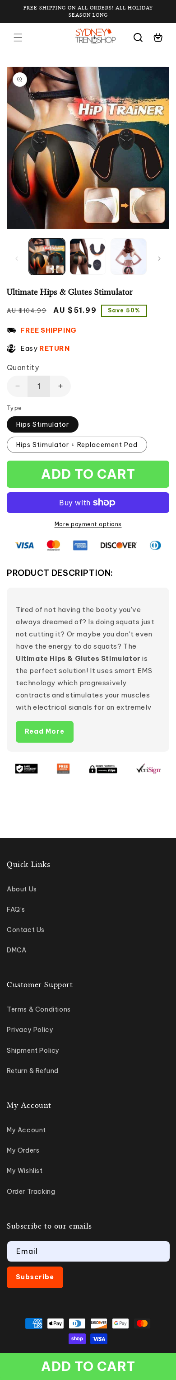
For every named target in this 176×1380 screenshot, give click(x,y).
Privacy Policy (30, 1030)
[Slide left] (17, 258)
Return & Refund (33, 1071)
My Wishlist (25, 1171)
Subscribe (35, 1277)
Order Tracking (31, 1191)
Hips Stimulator (42, 424)
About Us (22, 889)
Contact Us (26, 930)
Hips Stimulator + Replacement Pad (77, 445)
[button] (18, 37)
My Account (26, 1130)
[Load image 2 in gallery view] (87, 256)
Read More (45, 731)
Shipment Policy (33, 1050)
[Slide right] (159, 258)
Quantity (23, 367)
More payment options (88, 524)
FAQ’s (16, 909)
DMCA (16, 950)
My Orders (23, 1150)
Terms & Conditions (39, 1009)
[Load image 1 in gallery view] (47, 256)
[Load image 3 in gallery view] (129, 256)
